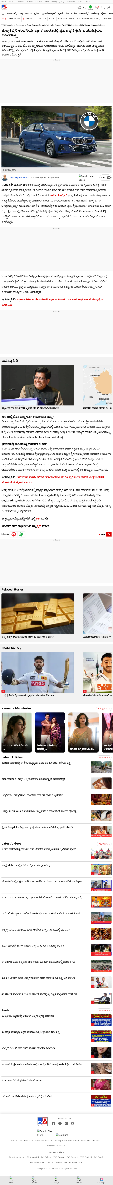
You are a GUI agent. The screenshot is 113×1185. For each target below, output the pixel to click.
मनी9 (79, 1)
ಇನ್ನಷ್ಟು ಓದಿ (103, 709)
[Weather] (79, 7)
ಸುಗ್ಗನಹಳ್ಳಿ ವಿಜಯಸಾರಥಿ (19, 178)
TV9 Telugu (46, 1157)
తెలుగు (21, 1)
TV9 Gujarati (72, 1157)
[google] (88, 177)
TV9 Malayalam (37, 1163)
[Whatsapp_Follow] (21, 534)
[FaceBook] (53, 1123)
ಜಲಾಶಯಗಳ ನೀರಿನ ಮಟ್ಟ (88, 19)
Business (19, 25)
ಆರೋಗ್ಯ (95, 13)
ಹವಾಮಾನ (41, 19)
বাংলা (47, 1)
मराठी (30, 1)
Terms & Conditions (90, 1141)
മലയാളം (71, 1)
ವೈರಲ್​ (104, 13)
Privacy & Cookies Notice (66, 1141)
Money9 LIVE (75, 1163)
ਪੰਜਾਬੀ (54, 1)
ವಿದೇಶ (74, 13)
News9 (4, 1)
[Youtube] (14, 534)
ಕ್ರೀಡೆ (60, 13)
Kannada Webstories (16, 709)
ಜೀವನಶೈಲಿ (84, 13)
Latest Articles (12, 757)
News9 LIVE (61, 1163)
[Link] (37, 385)
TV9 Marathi (33, 1157)
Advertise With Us (43, 1141)
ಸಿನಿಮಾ (28, 13)
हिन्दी (12, 1)
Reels (5, 1010)
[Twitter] (60, 1123)
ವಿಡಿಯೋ (29, 19)
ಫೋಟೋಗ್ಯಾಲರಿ (49, 13)
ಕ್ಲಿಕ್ (38, 519)
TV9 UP (50, 1163)
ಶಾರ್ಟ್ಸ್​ (52, 19)
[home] (3, 13)
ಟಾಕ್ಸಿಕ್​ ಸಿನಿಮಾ (13, 19)
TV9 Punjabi (86, 1157)
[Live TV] (96, 7)
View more (103, 758)
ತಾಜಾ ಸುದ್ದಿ (11, 13)
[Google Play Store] (46, 1133)
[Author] (4, 177)
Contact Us (16, 1141)
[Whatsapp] (89, 7)
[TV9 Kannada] (4, 7)
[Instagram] (66, 1123)
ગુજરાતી (39, 1)
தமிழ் (62, 1)
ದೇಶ (67, 13)
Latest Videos (11, 844)
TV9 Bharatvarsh (17, 1157)
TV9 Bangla (58, 1157)
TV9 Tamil (98, 1157)
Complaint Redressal (55, 1146)
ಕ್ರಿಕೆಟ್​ (37, 13)
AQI (84, 8)
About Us (28, 1141)
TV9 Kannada (7, 25)
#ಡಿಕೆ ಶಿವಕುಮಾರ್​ (66, 19)
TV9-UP (88, 1)
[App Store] (64, 1136)
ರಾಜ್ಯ (21, 13)
